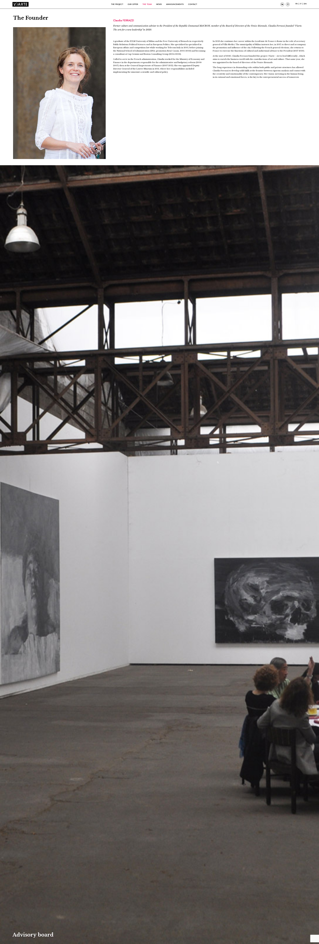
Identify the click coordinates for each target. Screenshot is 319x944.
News (159, 4)
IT (301, 3)
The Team (147, 4)
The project (117, 4)
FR (296, 3)
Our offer (133, 4)
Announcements (175, 4)
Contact (192, 4)
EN (305, 3)
